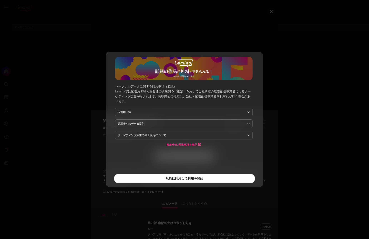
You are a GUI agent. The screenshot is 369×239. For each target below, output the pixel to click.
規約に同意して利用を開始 (184, 178)
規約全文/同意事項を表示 (182, 144)
